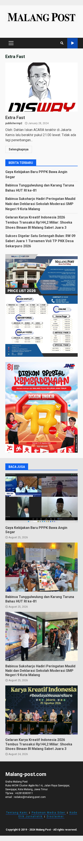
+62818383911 (24, 793)
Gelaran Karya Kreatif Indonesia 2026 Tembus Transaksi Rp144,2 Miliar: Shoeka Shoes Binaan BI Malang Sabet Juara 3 (38, 222)
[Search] (61, 43)
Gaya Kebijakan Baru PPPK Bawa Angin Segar (41, 497)
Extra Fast (41, 87)
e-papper (72, 43)
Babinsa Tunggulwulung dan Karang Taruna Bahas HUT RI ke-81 (41, 567)
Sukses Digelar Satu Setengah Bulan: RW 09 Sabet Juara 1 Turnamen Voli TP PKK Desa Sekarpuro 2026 (40, 241)
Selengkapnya (19, 149)
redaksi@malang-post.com (30, 797)
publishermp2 (13, 123)
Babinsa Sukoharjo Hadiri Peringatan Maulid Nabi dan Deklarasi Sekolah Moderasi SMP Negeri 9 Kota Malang (40, 204)
